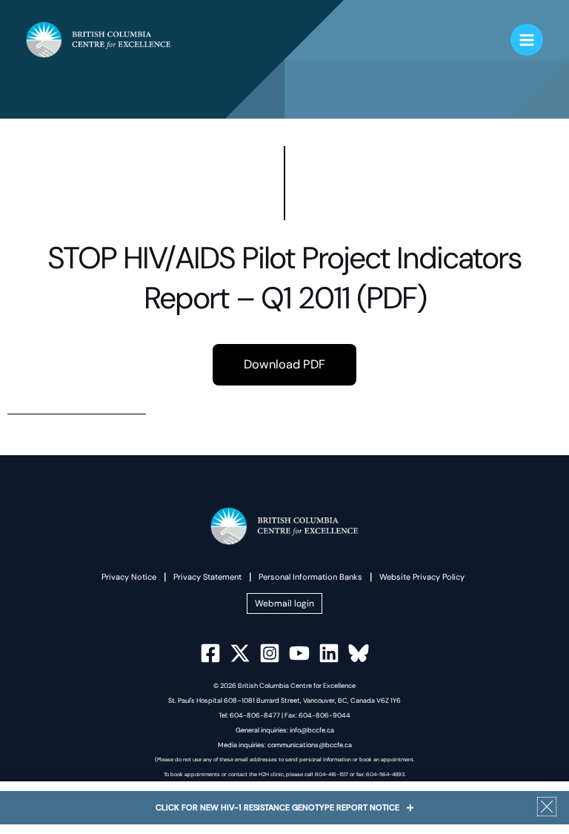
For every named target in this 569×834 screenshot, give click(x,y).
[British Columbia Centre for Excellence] (98, 39)
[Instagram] (269, 653)
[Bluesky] (358, 653)
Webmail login (284, 603)
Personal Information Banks (310, 577)
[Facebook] (210, 653)
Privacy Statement (207, 577)
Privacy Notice (129, 577)
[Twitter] (240, 653)
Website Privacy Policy (422, 577)
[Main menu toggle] (526, 40)
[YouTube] (299, 653)
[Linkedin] (329, 653)
